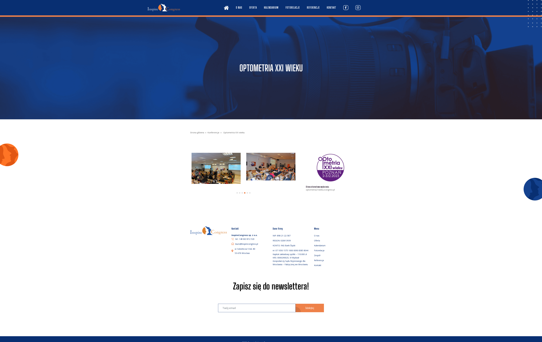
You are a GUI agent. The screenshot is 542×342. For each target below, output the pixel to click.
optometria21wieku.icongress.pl (320, 190)
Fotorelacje (293, 7)
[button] (293, 173)
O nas (239, 7)
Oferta (253, 7)
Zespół (317, 255)
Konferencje (213, 132)
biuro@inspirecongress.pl (246, 244)
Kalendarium (271, 7)
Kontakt (331, 7)
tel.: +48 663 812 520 (244, 239)
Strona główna (197, 132)
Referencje (313, 7)
